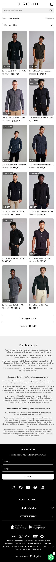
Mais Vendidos (10, 25)
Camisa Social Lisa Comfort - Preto (14, 258)
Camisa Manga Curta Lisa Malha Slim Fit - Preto (40, 259)
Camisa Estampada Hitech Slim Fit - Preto (14, 165)
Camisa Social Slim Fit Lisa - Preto (41, 118)
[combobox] (28, 10)
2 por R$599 (34, 80)
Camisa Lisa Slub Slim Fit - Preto (14, 71)
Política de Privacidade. (42, 541)
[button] (4, 4)
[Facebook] (21, 487)
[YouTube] (28, 487)
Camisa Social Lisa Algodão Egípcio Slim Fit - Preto (41, 212)
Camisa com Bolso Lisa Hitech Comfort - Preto (13, 212)
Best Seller (34, 84)
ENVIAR (28, 477)
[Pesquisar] (51, 10)
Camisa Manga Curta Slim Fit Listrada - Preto (12, 306)
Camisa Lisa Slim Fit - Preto (39, 305)
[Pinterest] (35, 487)
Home (4, 19)
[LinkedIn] (42, 487)
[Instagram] (13, 487)
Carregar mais (28, 318)
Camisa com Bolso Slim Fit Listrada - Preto (41, 165)
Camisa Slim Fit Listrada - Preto (13, 118)
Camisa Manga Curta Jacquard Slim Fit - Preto (39, 71)
